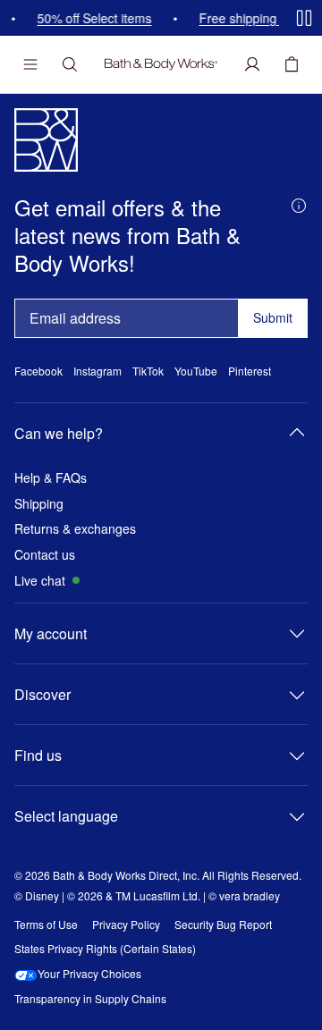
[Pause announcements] (304, 18)
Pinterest (249, 371)
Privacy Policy (126, 924)
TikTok (148, 371)
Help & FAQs (50, 477)
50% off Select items (92, 18)
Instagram (97, 371)
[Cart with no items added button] (291, 64)
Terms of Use (46, 924)
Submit (272, 317)
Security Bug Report (223, 924)
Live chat (39, 580)
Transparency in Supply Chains (90, 999)
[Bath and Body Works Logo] (161, 64)
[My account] (252, 64)
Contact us (44, 554)
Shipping (39, 503)
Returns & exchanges (75, 528)
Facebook (38, 371)
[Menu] (30, 64)
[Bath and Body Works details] (299, 204)
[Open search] (70, 64)
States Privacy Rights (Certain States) (105, 948)
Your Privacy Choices (89, 974)
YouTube (195, 371)
